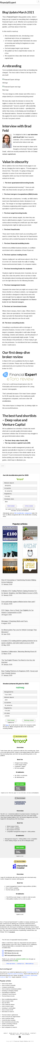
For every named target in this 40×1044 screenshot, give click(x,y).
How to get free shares (8, 1018)
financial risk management (20, 299)
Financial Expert (8, 2)
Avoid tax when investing (8, 1020)
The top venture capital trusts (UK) (17, 443)
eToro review (29, 363)
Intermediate (34, 975)
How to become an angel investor (11, 1016)
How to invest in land (7, 1001)
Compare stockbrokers (8, 987)
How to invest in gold (7, 1006)
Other (9, 977)
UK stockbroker (12, 475)
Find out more (11, 963)
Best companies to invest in (9, 1027)
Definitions (24, 977)
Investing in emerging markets (10, 990)
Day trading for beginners (9, 992)
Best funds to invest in (8, 1011)
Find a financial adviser (8, 1004)
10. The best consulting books (13, 323)
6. (3, 255)
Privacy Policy (15, 1034)
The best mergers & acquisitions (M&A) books (21, 194)
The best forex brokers (8, 1025)
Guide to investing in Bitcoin (9, 1023)
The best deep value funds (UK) (16, 440)
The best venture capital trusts (10, 1015)
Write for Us (24, 1033)
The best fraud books (12, 229)
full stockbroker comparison (23, 513)
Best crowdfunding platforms (9, 999)
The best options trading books (15, 255)
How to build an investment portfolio (11, 989)
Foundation (27, 975)
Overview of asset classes (9, 994)
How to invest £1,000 (7, 1010)
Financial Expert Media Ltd (22, 1041)
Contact (33, 1033)
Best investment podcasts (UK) (10, 1022)
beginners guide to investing (15, 973)
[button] (38, 1)
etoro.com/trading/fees (24, 510)
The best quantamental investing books (19, 183)
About (6, 1033)
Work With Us (14, 1033)
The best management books (14, 285)
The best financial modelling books (16, 243)
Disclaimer (26, 1034)
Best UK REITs (6, 1002)
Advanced (2, 977)
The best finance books (8, 996)
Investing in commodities (8, 1008)
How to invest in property (8, 985)
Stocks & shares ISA (10, 684)
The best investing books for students (18, 268)
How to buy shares (7, 983)
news (2, 465)
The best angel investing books (15, 213)
